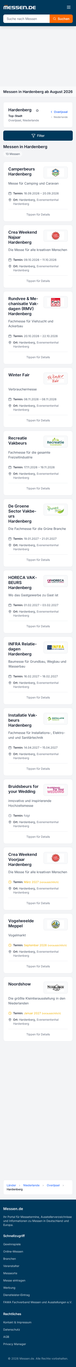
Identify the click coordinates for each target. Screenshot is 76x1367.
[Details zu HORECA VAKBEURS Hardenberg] (38, 601)
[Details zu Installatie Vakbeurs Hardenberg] (38, 742)
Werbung (9, 1287)
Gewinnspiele (12, 1244)
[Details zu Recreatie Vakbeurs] (38, 463)
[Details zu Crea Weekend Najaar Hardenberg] (38, 256)
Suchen (64, 19)
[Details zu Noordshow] (38, 1009)
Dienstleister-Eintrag (16, 1295)
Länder (11, 1185)
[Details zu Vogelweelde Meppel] (38, 943)
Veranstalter (11, 1266)
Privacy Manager (14, 1344)
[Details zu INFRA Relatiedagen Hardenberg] (38, 671)
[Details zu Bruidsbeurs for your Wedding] (38, 811)
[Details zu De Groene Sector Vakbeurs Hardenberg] (38, 533)
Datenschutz (11, 1329)
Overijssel (61, 111)
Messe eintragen (14, 1280)
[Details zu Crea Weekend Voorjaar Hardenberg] (38, 878)
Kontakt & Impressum (17, 1322)
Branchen (9, 1258)
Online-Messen (13, 1251)
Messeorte (10, 1273)
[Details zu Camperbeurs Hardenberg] (38, 192)
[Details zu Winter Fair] (38, 397)
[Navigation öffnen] (69, 7)
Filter (41, 136)
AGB (6, 1336)
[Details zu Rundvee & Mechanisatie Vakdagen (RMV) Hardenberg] (38, 327)
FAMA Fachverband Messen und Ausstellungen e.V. (37, 1302)
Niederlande (61, 117)
